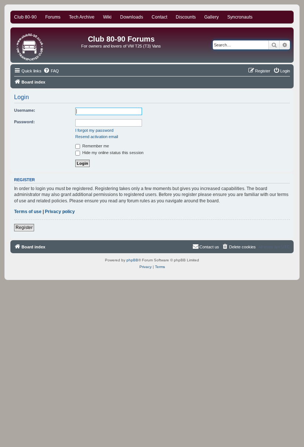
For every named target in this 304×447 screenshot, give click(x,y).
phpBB (132, 260)
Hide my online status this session (112, 152)
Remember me (95, 146)
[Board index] (30, 45)
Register (24, 227)
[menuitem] (51, 70)
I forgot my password (94, 130)
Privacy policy (60, 211)
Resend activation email (96, 136)
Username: (24, 110)
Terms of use (28, 211)
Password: (24, 122)
